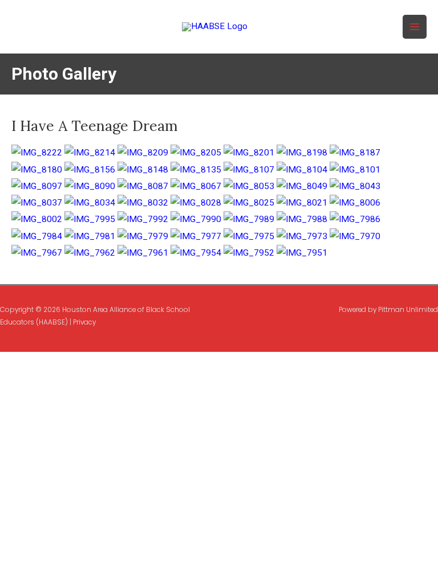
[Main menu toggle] (415, 27)
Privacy (84, 322)
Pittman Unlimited (408, 309)
